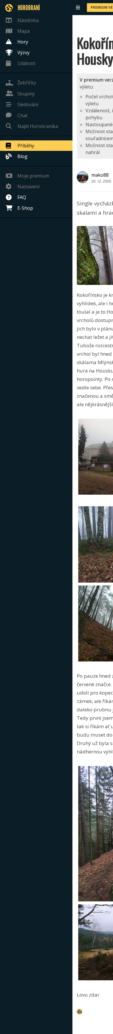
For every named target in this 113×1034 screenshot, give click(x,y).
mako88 (100, 175)
